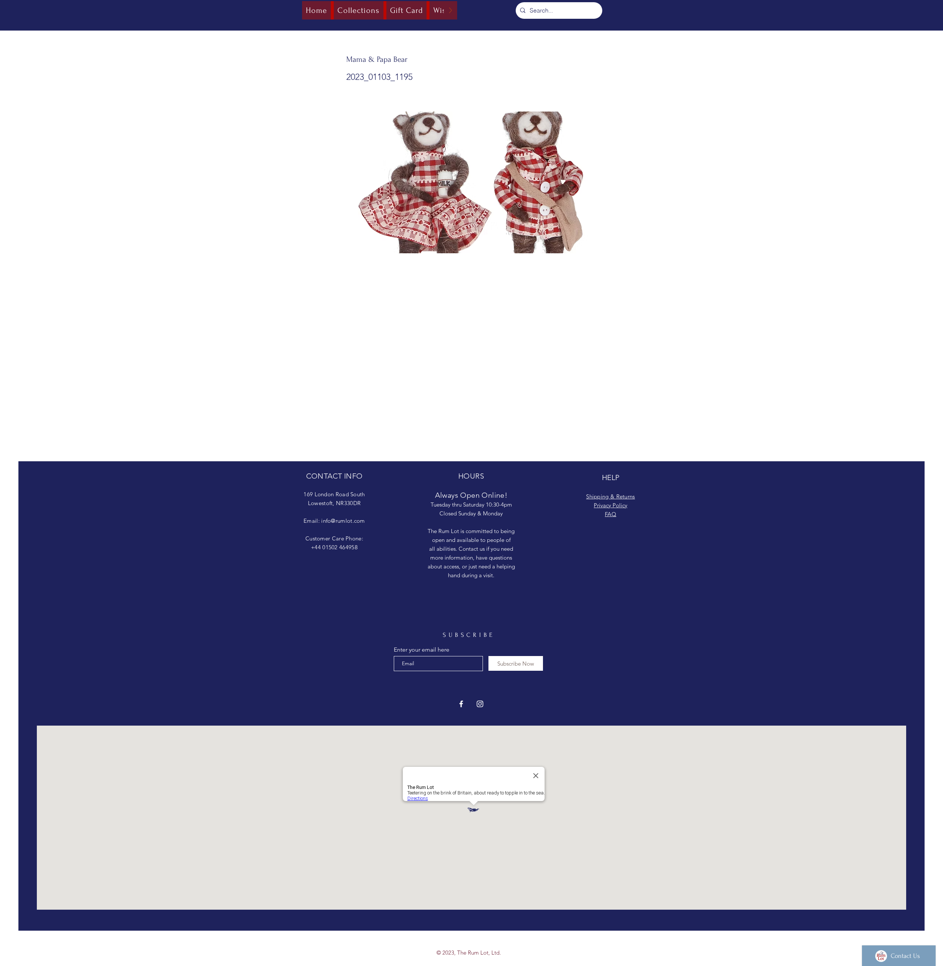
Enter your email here (421, 650)
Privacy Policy (610, 505)
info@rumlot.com (343, 520)
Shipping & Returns (610, 496)
